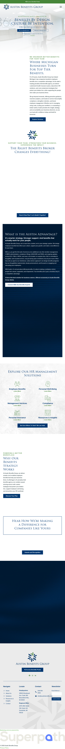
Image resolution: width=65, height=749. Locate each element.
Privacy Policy (4, 748)
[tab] (8, 578)
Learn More (32, 35)
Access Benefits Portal (33, 1)
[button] (61, 7)
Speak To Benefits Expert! (41, 30)
